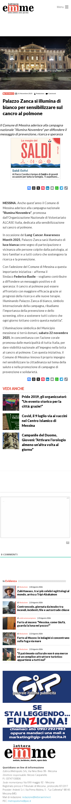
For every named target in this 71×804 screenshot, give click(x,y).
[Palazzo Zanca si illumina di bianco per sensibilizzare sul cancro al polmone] (35, 63)
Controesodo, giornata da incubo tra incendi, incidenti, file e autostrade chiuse (43, 608)
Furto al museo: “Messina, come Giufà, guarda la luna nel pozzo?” (41, 624)
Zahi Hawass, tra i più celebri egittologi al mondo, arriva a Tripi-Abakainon (43, 592)
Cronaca (9, 93)
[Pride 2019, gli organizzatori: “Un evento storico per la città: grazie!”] (11, 402)
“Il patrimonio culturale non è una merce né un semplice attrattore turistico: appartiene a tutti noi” (42, 656)
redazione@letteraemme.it (36, 797)
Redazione (40, 93)
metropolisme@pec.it (19, 801)
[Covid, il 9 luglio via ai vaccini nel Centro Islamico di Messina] (11, 421)
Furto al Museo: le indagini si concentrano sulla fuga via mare (43, 639)
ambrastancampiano (27, 618)
